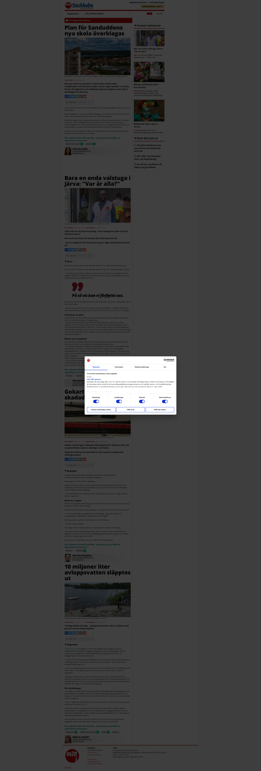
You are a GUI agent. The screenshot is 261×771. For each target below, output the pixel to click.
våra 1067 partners (94, 379)
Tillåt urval (130, 410)
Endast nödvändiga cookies (101, 410)
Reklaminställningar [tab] (142, 367)
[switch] (119, 401)
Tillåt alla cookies (160, 410)
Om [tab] (165, 367)
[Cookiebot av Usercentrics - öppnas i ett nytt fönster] (165, 360)
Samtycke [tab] (96, 367)
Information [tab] (119, 367)
